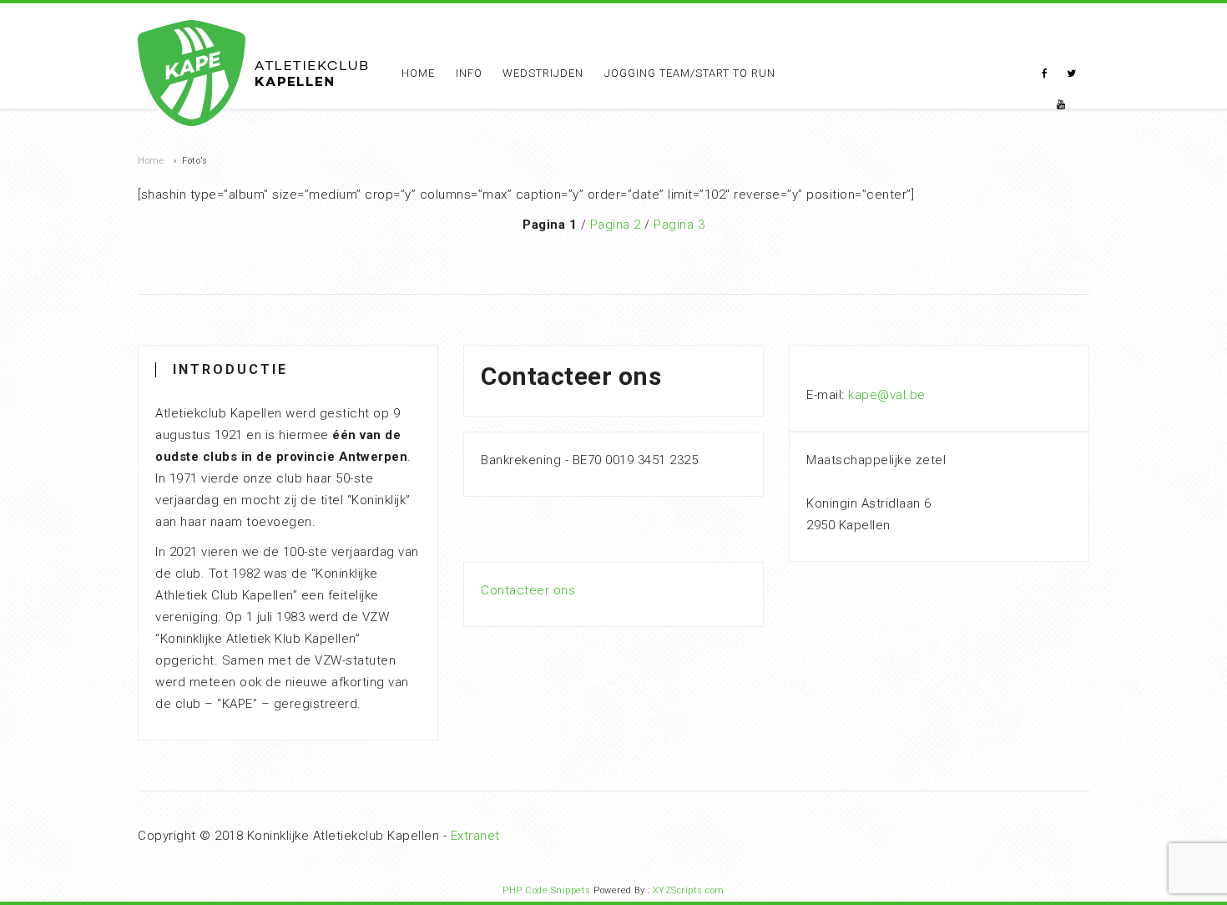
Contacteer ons (528, 590)
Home (418, 73)
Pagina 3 (679, 224)
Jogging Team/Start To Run (689, 73)
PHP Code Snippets (546, 890)
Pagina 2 (615, 224)
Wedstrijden (542, 73)
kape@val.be (887, 394)
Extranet (475, 835)
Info (469, 73)
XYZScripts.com (689, 890)
